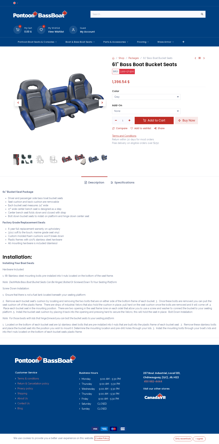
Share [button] (161, 128)
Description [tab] (96, 182)
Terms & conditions (28, 378)
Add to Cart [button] (156, 120)
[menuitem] (37, 42)
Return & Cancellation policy (33, 383)
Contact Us (23, 403)
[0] (17, 29)
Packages (133, 58)
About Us (22, 398)
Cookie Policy (102, 438)
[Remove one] (116, 121)
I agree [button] (199, 438)
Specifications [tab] (124, 182)
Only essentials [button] (183, 438)
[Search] (202, 14)
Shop (121, 58)
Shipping (22, 393)
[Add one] (129, 121)
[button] (18, 102)
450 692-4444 (153, 381)
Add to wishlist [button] (142, 128)
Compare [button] (121, 128)
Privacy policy (25, 388)
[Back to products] (200, 58)
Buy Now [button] (188, 120)
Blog (20, 408)
